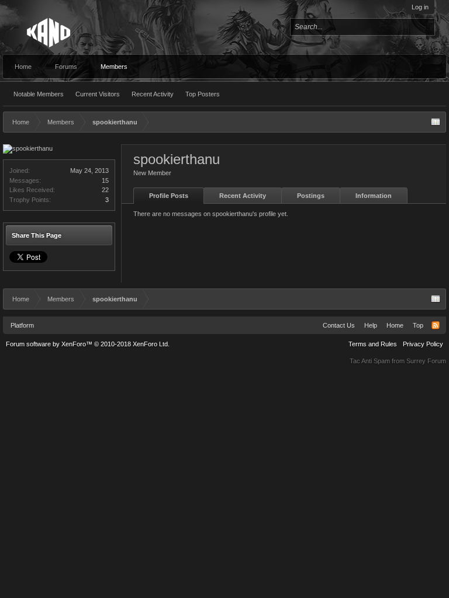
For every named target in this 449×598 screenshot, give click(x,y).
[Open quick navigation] (435, 122)
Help (370, 325)
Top (418, 325)
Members (114, 66)
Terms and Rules (372, 343)
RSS (435, 325)
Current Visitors (97, 94)
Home (23, 66)
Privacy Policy (423, 343)
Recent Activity (153, 94)
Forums (66, 66)
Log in (420, 7)
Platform (22, 325)
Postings (310, 195)
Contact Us (339, 325)
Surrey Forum (426, 360)
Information (373, 195)
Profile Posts (168, 195)
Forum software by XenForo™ (88, 343)
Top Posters (202, 94)
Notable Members (38, 94)
